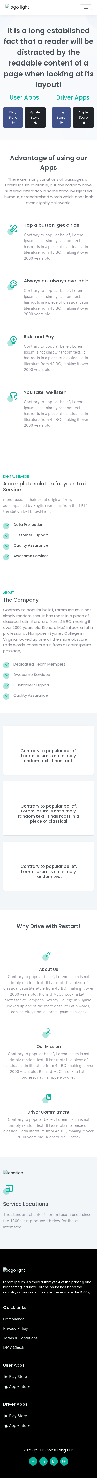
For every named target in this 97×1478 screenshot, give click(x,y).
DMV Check (13, 1347)
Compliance (13, 1319)
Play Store (12, 115)
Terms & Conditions (20, 1338)
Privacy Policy (15, 1328)
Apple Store (35, 115)
